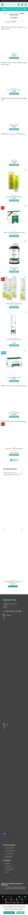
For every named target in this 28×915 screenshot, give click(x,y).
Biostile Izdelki (13, 13)
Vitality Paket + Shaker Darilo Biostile (14, 448)
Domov (5, 13)
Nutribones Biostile (14, 268)
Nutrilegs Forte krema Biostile (14, 339)
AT (17, 897)
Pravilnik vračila (9, 853)
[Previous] (4, 530)
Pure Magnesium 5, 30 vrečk (14, 377)
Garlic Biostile (14, 161)
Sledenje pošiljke (9, 869)
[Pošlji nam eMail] (7, 834)
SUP (25, 899)
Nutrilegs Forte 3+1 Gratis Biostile (14, 303)
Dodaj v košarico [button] (14, 57)
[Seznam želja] (18, 4)
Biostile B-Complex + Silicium (14, 90)
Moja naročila (8, 866)
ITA (8, 899)
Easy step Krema (14, 125)
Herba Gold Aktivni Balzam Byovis (14, 196)
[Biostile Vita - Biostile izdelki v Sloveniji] (10, 5)
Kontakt (7, 872)
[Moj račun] (22, 4)
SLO (14, 899)
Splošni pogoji (8, 856)
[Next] (17, 460)
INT (19, 899)
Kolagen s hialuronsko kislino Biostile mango (14, 232)
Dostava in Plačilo (9, 848)
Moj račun (7, 863)
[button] (2, 4)
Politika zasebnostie (10, 850)
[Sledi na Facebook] (4, 834)
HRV (22, 897)
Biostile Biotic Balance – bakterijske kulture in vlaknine (12, 582)
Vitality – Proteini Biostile (14, 413)
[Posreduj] (25, 9)
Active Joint (14, 54)
